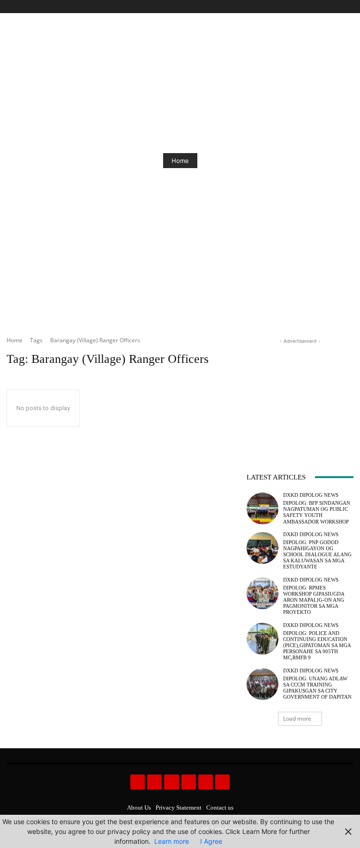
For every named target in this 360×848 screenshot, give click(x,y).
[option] (180, 160)
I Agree (211, 841)
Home (180, 160)
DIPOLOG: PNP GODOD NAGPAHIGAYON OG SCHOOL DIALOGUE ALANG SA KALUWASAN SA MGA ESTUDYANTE (317, 554)
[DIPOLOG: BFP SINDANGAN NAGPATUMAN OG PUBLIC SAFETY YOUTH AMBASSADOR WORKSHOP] (262, 508)
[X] (337, 6)
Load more (297, 719)
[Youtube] (348, 6)
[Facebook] (305, 6)
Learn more (171, 841)
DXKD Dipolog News (310, 495)
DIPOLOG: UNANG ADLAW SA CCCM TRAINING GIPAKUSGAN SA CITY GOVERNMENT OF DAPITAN (317, 688)
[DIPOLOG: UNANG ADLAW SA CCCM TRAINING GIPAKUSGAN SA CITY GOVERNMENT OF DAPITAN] (262, 684)
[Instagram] (316, 6)
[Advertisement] (300, 393)
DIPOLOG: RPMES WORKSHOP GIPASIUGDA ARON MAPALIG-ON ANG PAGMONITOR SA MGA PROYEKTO (314, 600)
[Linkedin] (171, 781)
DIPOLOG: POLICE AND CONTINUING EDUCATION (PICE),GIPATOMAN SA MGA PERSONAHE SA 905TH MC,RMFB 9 (317, 645)
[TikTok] (327, 6)
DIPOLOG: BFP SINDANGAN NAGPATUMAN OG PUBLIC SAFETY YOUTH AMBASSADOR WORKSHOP (316, 512)
